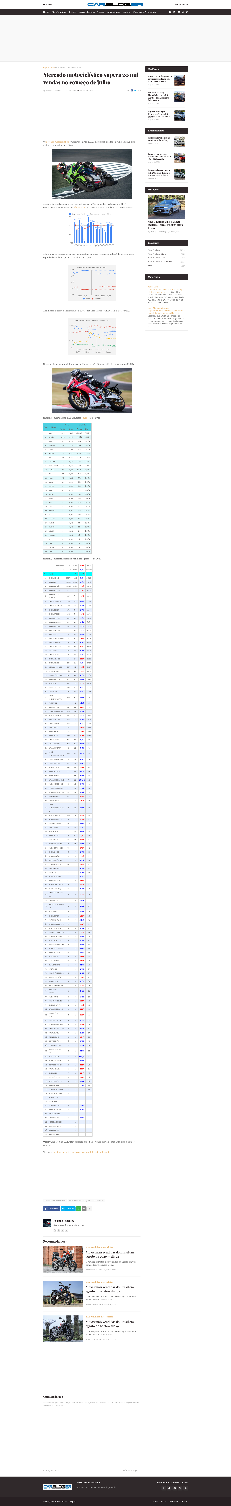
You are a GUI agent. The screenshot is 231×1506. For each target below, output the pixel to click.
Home (46, 12)
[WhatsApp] (78, 1208)
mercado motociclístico (57, 141)
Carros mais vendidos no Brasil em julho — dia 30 (159, 139)
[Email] (139, 90)
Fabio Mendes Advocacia (158, 308)
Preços (72, 12)
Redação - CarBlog (63, 1220)
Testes (100, 12)
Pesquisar (179, 4)
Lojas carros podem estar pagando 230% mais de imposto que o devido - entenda (165, 312)
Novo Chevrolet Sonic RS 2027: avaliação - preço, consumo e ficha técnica (165, 225)
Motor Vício (153, 287)
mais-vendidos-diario (166, 254)
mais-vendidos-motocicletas (68, 67)
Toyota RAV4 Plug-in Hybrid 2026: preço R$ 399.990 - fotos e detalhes (159, 114)
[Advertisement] (115, 38)
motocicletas (98, 1201)
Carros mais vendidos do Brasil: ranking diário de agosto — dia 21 (165, 290)
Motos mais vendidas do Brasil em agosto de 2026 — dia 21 (110, 1254)
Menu (49, 4)
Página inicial (49, 67)
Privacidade (173, 1501)
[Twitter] (135, 90)
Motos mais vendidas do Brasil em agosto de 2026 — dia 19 (110, 1324)
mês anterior (79, 207)
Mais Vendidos (59, 12)
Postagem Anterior (53, 1470)
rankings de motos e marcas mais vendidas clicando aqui (81, 1152)
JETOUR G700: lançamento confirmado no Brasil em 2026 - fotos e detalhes (160, 79)
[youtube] (66, 1230)
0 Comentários (86, 90)
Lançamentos (113, 12)
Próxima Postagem (131, 1470)
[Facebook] (132, 90)
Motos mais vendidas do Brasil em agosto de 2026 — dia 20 (110, 1289)
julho (85, 417)
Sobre (163, 1501)
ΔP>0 (166, 266)
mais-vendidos (166, 250)
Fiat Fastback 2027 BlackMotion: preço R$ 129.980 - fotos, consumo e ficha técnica (159, 96)
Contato (126, 12)
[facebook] (58, 1230)
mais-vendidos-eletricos (166, 258)
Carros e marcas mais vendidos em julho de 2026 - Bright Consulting (159, 156)
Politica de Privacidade (144, 12)
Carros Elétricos (87, 12)
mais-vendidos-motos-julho (79, 1201)
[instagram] (54, 1230)
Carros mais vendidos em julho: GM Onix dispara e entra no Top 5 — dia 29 (159, 173)
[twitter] (62, 1230)
